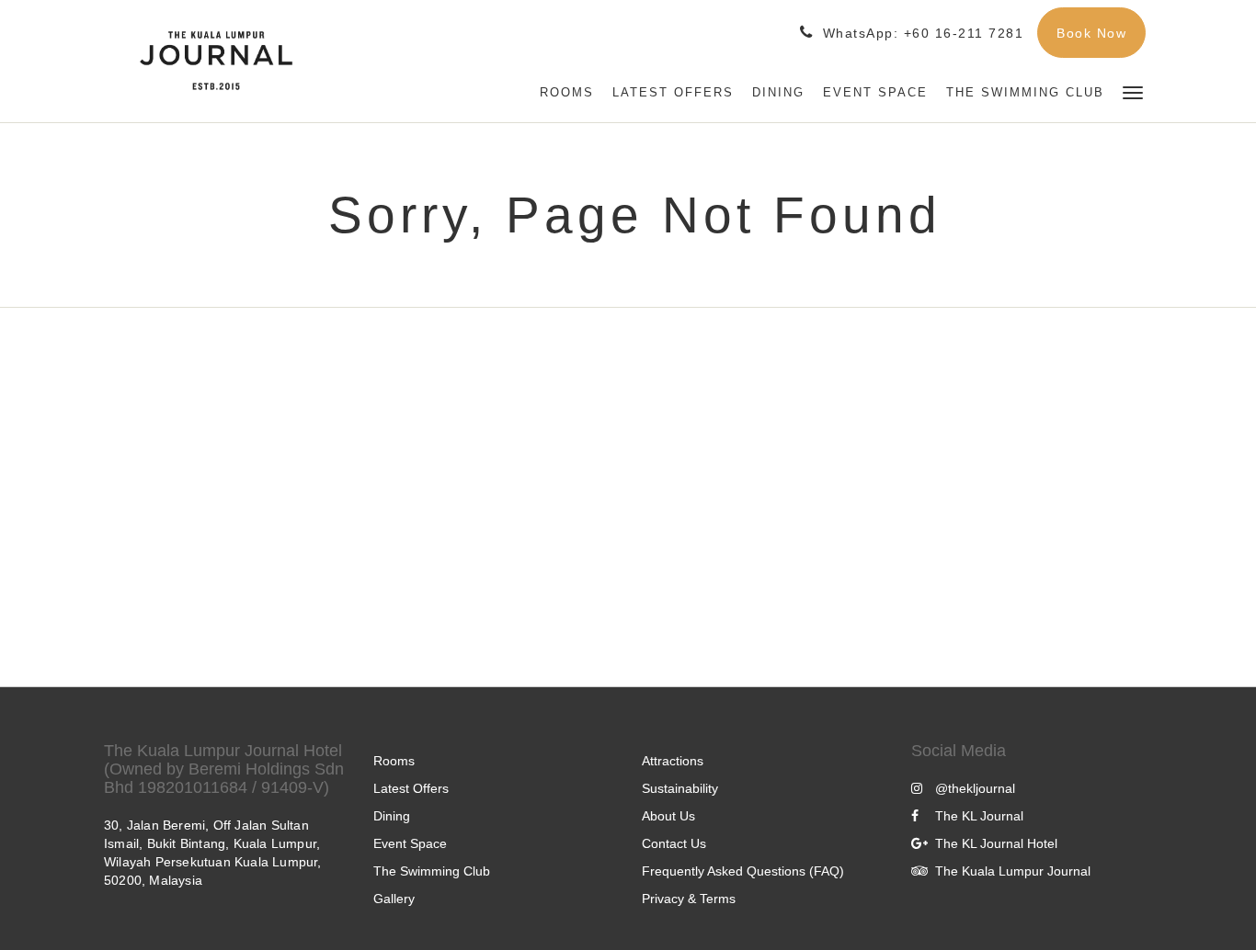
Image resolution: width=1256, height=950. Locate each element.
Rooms (394, 760)
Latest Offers (411, 788)
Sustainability (680, 788)
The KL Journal (979, 816)
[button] (1132, 91)
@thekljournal (975, 788)
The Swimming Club (431, 871)
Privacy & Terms (689, 898)
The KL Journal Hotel (996, 843)
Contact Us (674, 843)
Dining (391, 816)
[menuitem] (567, 92)
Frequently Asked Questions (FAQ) (743, 871)
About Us (668, 816)
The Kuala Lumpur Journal (1012, 871)
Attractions (672, 760)
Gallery (394, 898)
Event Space (410, 843)
